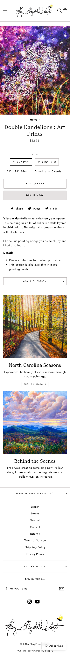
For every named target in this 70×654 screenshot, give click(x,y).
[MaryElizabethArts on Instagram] (29, 601)
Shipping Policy (35, 547)
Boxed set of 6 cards (48, 171)
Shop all (35, 520)
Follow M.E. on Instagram (35, 477)
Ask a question (35, 281)
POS (19, 650)
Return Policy (35, 566)
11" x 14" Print (16, 171)
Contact (35, 527)
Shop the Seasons (35, 384)
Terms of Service (35, 540)
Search (35, 507)
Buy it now (35, 195)
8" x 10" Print (47, 162)
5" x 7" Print (21, 162)
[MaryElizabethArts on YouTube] (37, 601)
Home (34, 120)
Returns (35, 534)
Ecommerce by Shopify (40, 650)
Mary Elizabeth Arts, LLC (35, 493)
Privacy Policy (35, 554)
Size (35, 154)
